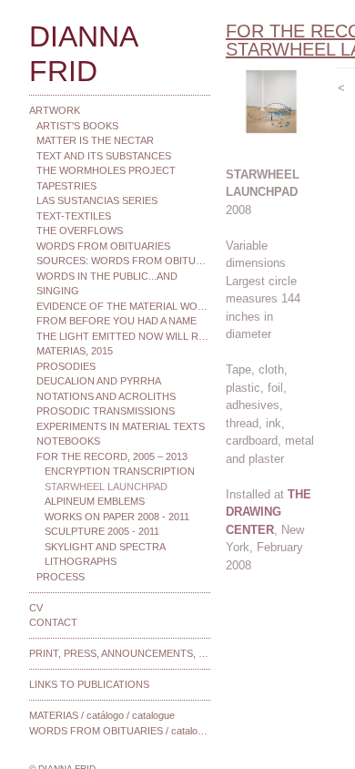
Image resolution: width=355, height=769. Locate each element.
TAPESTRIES (66, 185)
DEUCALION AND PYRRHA (98, 380)
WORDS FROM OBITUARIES (103, 246)
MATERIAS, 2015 (74, 350)
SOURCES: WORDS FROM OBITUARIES (123, 260)
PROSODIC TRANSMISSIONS (105, 410)
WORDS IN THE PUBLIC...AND (107, 276)
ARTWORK (54, 110)
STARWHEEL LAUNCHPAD (106, 486)
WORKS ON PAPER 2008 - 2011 (117, 516)
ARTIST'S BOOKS (77, 125)
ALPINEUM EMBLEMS (95, 501)
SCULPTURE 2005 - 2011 (102, 531)
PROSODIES (66, 366)
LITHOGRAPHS (81, 561)
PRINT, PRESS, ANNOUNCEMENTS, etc (120, 653)
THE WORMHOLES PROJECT (106, 170)
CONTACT (53, 622)
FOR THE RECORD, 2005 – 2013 (112, 456)
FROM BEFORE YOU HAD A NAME (116, 320)
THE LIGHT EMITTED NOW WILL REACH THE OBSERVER (123, 336)
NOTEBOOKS (68, 441)
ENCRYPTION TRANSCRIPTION (120, 471)
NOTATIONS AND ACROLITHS (106, 396)
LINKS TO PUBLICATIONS (89, 684)
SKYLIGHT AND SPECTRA (105, 546)
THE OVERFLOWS (79, 230)
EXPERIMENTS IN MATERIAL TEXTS (120, 426)
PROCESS (60, 576)
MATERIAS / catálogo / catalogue (102, 715)
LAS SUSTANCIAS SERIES (96, 200)
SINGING (57, 290)
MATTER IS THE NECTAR (95, 140)
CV (36, 607)
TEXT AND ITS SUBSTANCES (103, 155)
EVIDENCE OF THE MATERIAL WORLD (123, 306)
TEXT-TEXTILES (73, 215)
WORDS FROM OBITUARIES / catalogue (120, 730)
